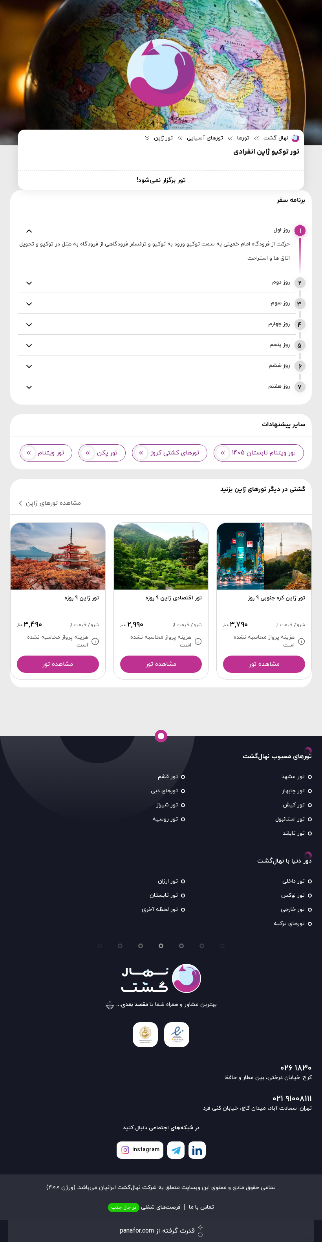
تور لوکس (293, 895)
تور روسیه (165, 819)
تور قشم (168, 776)
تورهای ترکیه (289, 923)
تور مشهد (293, 776)
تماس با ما (201, 1207)
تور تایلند (294, 833)
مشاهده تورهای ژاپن (53, 503)
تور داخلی (293, 881)
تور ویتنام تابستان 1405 (264, 453)
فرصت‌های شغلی (146, 1207)
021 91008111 (292, 1099)
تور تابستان (164, 895)
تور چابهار (293, 791)
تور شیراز (167, 805)
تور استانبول (290, 819)
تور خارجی (293, 909)
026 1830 (296, 1068)
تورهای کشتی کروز (174, 453)
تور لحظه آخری (160, 909)
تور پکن (107, 453)
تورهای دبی (164, 791)
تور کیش (294, 805)
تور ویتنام (51, 453)
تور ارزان (168, 881)
